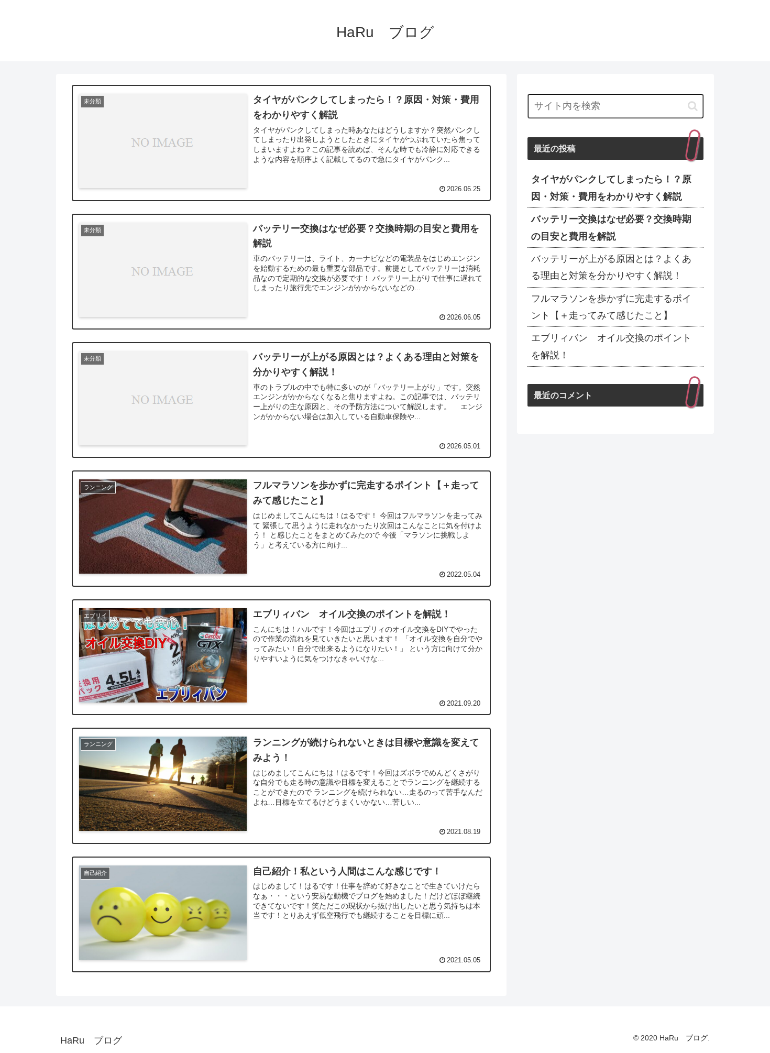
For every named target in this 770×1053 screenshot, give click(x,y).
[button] (693, 106)
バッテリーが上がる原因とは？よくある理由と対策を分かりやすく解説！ (611, 267)
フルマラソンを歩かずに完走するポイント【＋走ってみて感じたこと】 (611, 307)
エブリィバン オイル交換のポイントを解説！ (611, 346)
